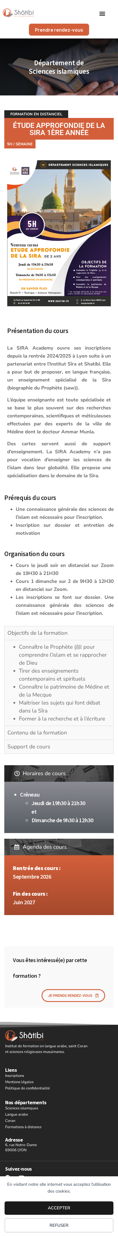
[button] (102, 13)
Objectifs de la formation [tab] (37, 633)
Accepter (59, 1208)
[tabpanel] (59, 521)
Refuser (59, 1225)
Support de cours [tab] (28, 746)
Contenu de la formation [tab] (37, 732)
